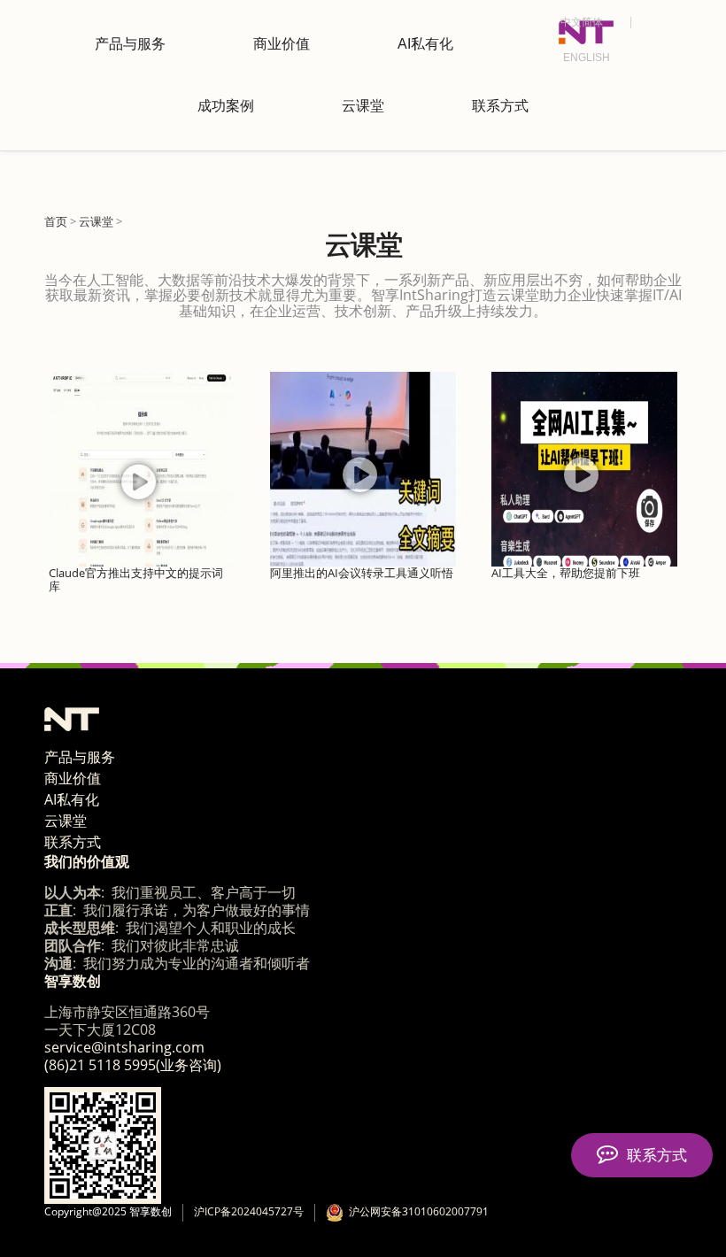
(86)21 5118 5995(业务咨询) (132, 1065)
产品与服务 (130, 43)
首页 (55, 221)
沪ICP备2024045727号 (249, 1211)
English (586, 57)
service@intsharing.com (124, 1047)
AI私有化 (425, 43)
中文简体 (581, 22)
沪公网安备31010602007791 (416, 1211)
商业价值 (281, 43)
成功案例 (225, 105)
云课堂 (363, 105)
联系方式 (500, 105)
